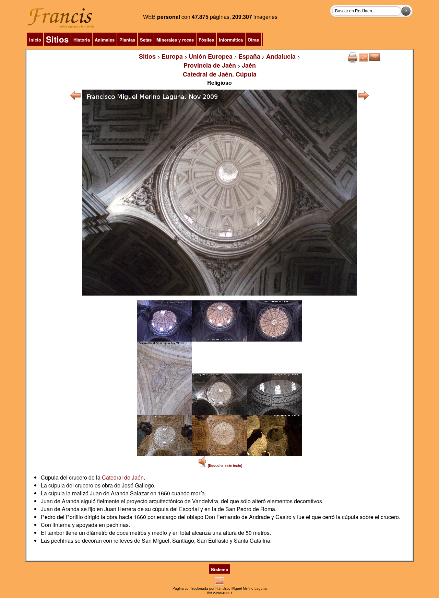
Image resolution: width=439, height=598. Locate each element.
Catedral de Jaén (123, 477)
